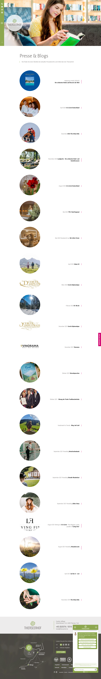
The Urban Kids (75, 600)
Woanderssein (75, 547)
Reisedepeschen (74, 373)
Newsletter (61, 672)
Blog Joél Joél (75, 425)
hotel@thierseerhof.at (62, 629)
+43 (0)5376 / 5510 (64, 626)
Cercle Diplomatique (73, 285)
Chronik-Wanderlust (73, 477)
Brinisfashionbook (74, 451)
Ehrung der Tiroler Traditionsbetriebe (68, 399)
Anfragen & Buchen (99, 339)
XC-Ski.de (76, 305)
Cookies (71, 667)
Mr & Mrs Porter (74, 238)
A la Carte (64, 525)
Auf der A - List (74, 574)
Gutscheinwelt (65, 664)
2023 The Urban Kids (73, 134)
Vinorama (76, 347)
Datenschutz (70, 672)
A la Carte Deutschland (72, 108)
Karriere (65, 672)
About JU (76, 264)
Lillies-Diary (75, 503)
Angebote (57, 664)
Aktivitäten (64, 667)
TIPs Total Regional (73, 212)
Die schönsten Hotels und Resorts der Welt (67, 82)
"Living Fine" (75, 526)
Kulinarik (57, 667)
